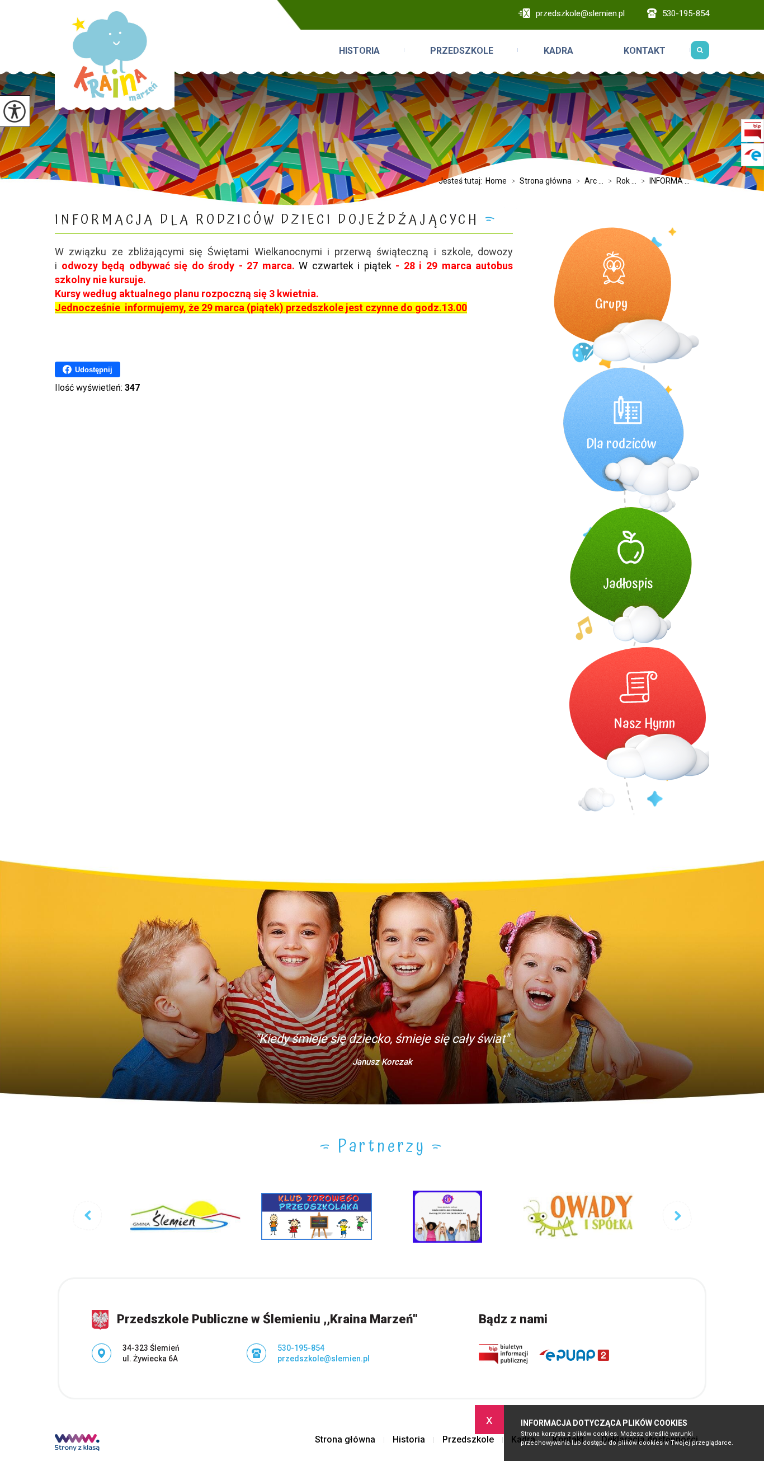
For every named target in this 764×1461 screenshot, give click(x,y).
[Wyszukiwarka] (700, 50)
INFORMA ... (665, 181)
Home (496, 181)
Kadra (558, 50)
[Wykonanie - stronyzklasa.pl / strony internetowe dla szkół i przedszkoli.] (77, 1443)
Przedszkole (461, 50)
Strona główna (541, 181)
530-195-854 (685, 13)
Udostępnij (93, 370)
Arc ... (589, 181)
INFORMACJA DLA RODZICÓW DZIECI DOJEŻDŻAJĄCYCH (267, 220)
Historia (359, 50)
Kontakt (645, 50)
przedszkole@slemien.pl (580, 13)
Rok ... (622, 181)
